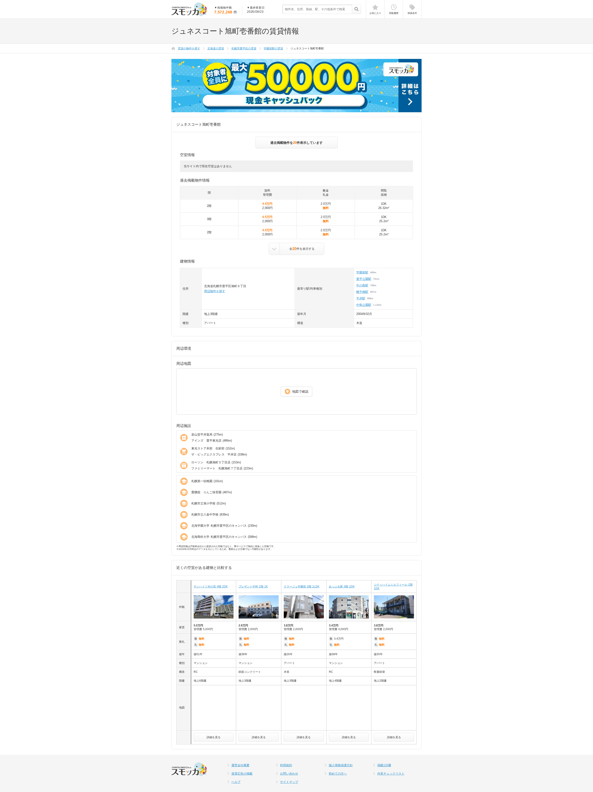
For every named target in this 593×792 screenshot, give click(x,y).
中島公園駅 (363, 305)
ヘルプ (235, 782)
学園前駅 (362, 272)
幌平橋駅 (362, 292)
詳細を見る (214, 737)
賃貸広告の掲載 (241, 773)
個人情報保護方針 (341, 765)
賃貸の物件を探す (189, 48)
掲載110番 (384, 765)
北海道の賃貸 (215, 48)
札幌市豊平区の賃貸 (243, 48)
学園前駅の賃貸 (273, 48)
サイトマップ (289, 782)
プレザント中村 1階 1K (253, 586)
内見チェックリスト (390, 773)
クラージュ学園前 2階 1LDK (301, 586)
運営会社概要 (240, 765)
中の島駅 (362, 285)
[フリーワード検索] (356, 9)
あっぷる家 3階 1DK (342, 586)
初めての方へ (338, 773)
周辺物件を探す (214, 291)
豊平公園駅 (363, 279)
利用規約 (286, 765)
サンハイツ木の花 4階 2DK (211, 586)
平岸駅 (360, 298)
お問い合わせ (289, 773)
